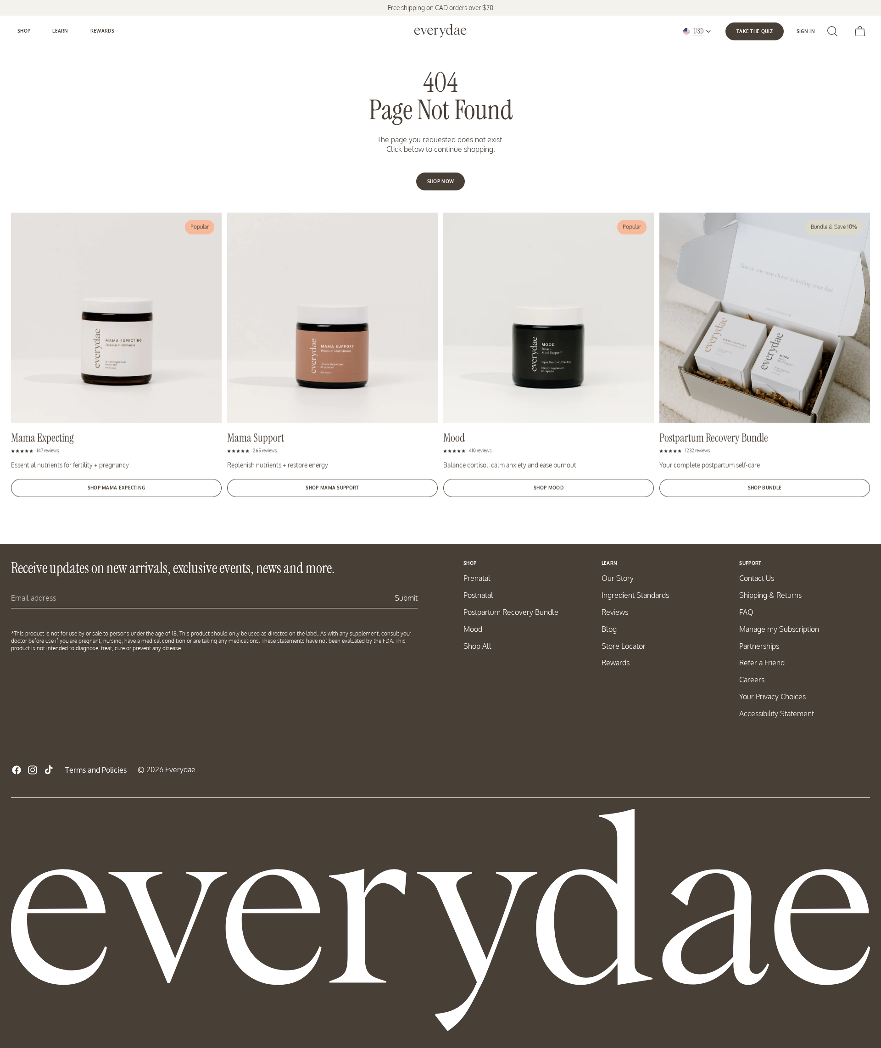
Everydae (180, 769)
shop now (440, 181)
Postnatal (478, 595)
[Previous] (294, 181)
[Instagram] (32, 769)
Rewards (616, 662)
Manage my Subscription (779, 629)
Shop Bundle (764, 487)
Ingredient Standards (635, 595)
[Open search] (832, 31)
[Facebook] (16, 769)
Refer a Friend (762, 662)
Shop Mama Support (332, 487)
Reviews (615, 612)
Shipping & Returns (770, 595)
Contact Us (756, 578)
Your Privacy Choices (772, 696)
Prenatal (477, 578)
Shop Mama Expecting (116, 487)
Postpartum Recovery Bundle (510, 612)
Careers (751, 679)
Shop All (477, 646)
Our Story (618, 578)
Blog (609, 629)
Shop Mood (548, 487)
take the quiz (754, 31)
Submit (406, 597)
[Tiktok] (48, 769)
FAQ (746, 612)
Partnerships (759, 646)
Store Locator (624, 646)
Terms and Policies (96, 770)
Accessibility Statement (776, 713)
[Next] (854, 181)
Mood (472, 629)
